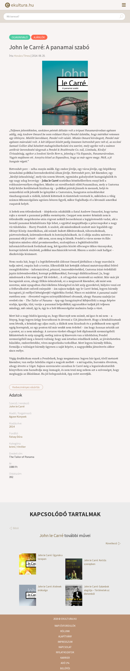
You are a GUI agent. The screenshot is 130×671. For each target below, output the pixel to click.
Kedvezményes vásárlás (26, 387)
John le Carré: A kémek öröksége (49, 588)
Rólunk (65, 631)
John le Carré (17, 406)
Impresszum (65, 641)
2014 (12, 426)
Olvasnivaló (20, 37)
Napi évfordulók (65, 625)
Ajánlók (39, 37)
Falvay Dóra (15, 436)
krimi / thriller (17, 446)
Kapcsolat (65, 647)
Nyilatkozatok (65, 652)
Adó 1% (65, 663)
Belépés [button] (65, 668)
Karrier (65, 657)
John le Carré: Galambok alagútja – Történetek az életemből (97, 590)
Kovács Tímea (22, 56)
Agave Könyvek (17, 416)
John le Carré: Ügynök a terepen (50, 557)
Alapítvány (65, 636)
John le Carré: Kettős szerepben (95, 562)
